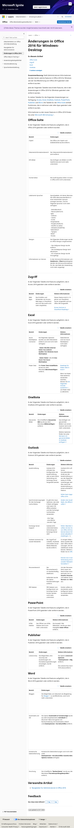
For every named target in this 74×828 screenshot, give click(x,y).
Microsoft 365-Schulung (43, 115)
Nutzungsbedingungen (29, 827)
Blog (34, 824)
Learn (30, 35)
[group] (50, 204)
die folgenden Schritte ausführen (65, 385)
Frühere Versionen (25, 824)
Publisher (31, 103)
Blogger (46, 696)
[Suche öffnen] (62, 17)
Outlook (57, 100)
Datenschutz (52, 824)
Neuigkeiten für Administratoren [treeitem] (9, 49)
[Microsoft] (3, 17)
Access (39, 100)
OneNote (32, 67)
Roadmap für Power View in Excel (64, 367)
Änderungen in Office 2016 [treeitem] (13, 53)
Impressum (42, 827)
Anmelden (68, 17)
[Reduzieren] (24, 33)
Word (41, 103)
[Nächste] (58, 16)
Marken (52, 827)
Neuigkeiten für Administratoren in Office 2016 (49, 788)
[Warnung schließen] (70, 3)
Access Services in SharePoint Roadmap (61, 308)
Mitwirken (43, 824)
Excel (31, 65)
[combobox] (13, 37)
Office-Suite (33, 60)
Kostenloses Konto (64, 22)
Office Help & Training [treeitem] (11, 57)
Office (36, 35)
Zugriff (32, 62)
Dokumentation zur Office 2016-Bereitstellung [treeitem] (12, 43)
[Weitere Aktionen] (70, 35)
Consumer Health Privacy (10, 827)
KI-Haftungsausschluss (9, 824)
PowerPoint (65, 100)
